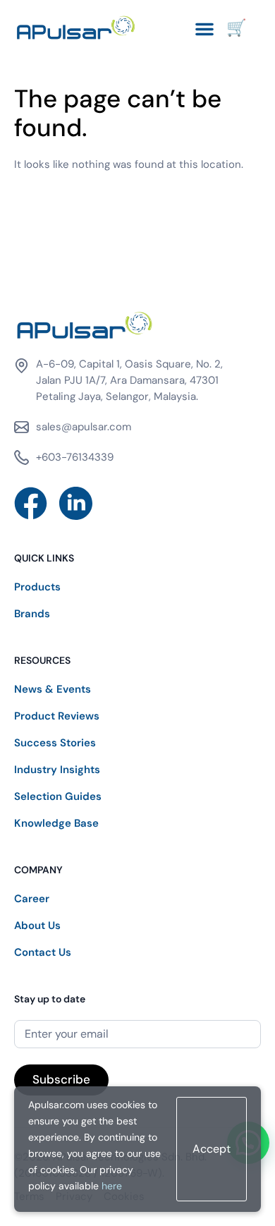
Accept (211, 1148)
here (112, 1185)
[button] (204, 29)
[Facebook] (30, 503)
